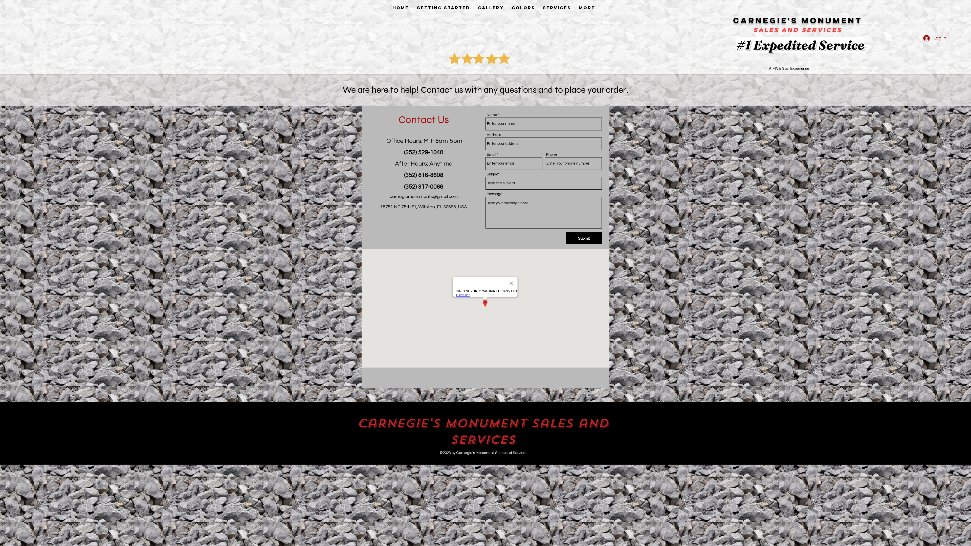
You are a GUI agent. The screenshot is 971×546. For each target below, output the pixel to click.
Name (492, 115)
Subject (493, 174)
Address (494, 135)
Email (491, 154)
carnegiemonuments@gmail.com (424, 196)
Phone (551, 154)
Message (494, 194)
